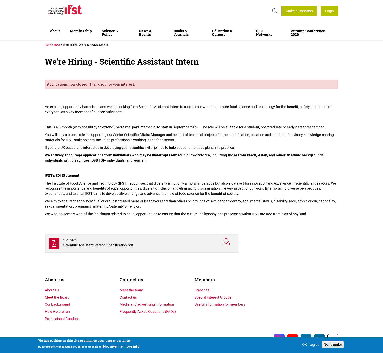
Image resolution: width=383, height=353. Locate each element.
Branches (201, 290)
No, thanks (333, 344)
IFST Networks (264, 32)
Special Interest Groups (212, 297)
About (55, 30)
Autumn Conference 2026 (308, 32)
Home (48, 44)
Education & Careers (222, 32)
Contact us (131, 280)
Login (329, 10)
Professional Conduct (62, 318)
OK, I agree (310, 344)
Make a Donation (299, 10)
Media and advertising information (147, 304)
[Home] (65, 9)
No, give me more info (121, 346)
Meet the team (131, 290)
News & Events (145, 32)
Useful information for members (219, 304)
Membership (81, 30)
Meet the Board (57, 297)
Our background (57, 304)
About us (54, 280)
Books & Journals (181, 32)
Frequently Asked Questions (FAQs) (148, 311)
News (57, 44)
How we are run (57, 311)
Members (204, 280)
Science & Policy (110, 32)
